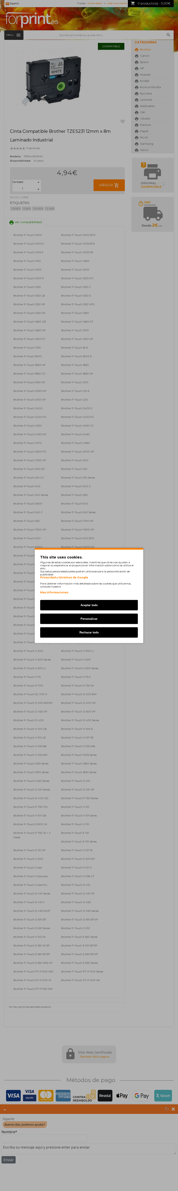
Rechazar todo (89, 632)
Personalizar (89, 618)
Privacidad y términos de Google (64, 577)
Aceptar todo (89, 605)
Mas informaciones (54, 592)
